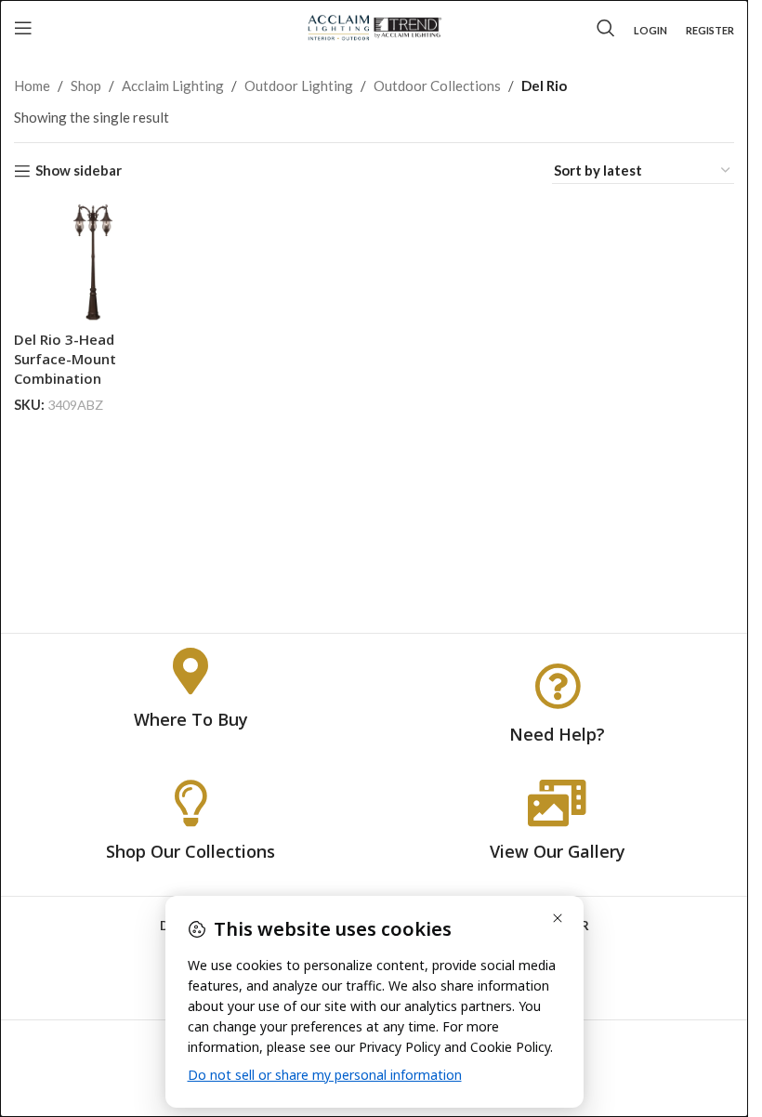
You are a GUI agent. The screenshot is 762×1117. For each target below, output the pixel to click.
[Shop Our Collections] (190, 803)
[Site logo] (374, 26)
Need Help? (557, 734)
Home (32, 85)
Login (650, 30)
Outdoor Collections (437, 85)
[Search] (605, 27)
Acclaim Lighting (173, 85)
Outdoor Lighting (298, 85)
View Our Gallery (557, 851)
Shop (86, 85)
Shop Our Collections (190, 851)
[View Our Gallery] (557, 803)
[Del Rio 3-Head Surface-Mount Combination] (93, 262)
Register (710, 30)
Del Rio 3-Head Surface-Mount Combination (65, 359)
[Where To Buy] (190, 671)
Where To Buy (191, 719)
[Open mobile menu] (23, 27)
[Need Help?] (557, 686)
